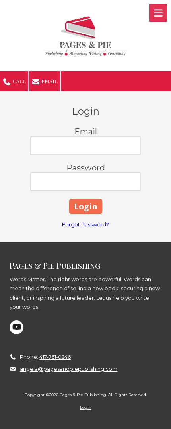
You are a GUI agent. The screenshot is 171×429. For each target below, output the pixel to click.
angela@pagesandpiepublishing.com (68, 369)
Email (49, 81)
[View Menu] (158, 13)
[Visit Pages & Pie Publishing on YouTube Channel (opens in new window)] (16, 327)
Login (85, 407)
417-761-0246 (55, 357)
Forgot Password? (85, 224)
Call (19, 81)
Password (85, 167)
